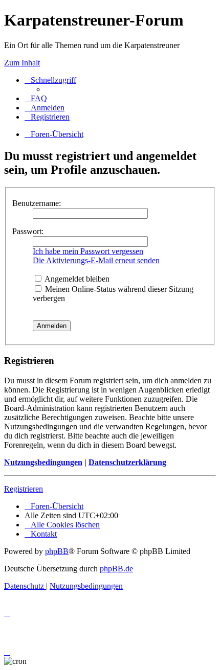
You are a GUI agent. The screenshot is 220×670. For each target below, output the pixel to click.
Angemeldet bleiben (76, 278)
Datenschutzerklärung (127, 462)
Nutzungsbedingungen (43, 462)
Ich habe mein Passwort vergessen (88, 251)
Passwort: (27, 231)
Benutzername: (36, 203)
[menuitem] (36, 98)
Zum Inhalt (22, 62)
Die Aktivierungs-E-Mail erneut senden (96, 260)
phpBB (57, 551)
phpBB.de (116, 568)
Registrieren (23, 488)
